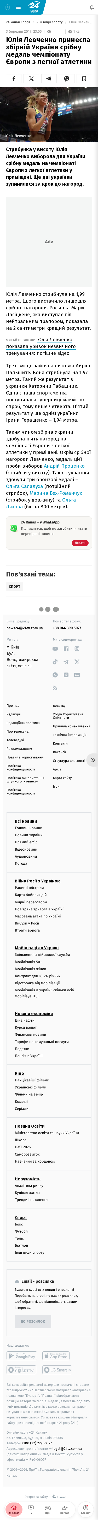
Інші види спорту (50, 22)
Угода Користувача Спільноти (68, 716)
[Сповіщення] (91, 7)
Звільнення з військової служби (42, 955)
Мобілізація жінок (30, 969)
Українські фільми (30, 1087)
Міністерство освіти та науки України (47, 1133)
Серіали (21, 1108)
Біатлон (21, 1246)
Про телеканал (18, 731)
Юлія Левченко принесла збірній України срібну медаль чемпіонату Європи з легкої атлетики (80, 22)
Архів (57, 769)
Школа (20, 1140)
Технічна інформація (70, 735)
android (22, 1356)
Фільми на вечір (29, 1094)
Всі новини (26, 821)
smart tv (22, 1370)
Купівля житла (27, 1193)
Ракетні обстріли (29, 888)
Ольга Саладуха (24, 486)
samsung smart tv (57, 1370)
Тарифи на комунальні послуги (42, 1042)
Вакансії (59, 752)
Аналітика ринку (29, 1185)
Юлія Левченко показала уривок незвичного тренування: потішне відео (41, 346)
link (55, 648)
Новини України (29, 835)
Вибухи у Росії (27, 923)
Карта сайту (62, 778)
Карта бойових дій (31, 895)
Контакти (60, 743)
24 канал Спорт (18, 22)
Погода (21, 863)
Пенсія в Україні (29, 1056)
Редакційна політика (23, 723)
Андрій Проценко (64, 466)
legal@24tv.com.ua (67, 1449)
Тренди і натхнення (31, 1200)
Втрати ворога (27, 930)
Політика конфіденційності (21, 767)
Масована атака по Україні (38, 916)
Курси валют (26, 1028)
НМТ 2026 (23, 1147)
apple (57, 1356)
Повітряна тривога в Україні (39, 909)
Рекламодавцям (19, 749)
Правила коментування (72, 726)
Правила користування (25, 757)
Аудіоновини (26, 856)
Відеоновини (26, 849)
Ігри (56, 786)
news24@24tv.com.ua (25, 628)
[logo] (34, 7)
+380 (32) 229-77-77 (36, 1443)
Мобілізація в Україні (37, 948)
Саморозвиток (27, 1154)
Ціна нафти (24, 1020)
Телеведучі (15, 740)
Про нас (13, 706)
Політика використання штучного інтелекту (25, 779)
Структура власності (69, 761)
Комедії (21, 1101)
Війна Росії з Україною (38, 881)
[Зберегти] (84, 78)
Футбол (21, 1231)
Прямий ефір (26, 842)
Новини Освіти (29, 1126)
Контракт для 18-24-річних (37, 976)
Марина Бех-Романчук (56, 493)
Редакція (14, 714)
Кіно (19, 1073)
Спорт (21, 1217)
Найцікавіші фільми (32, 1080)
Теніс (19, 1238)
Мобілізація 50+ (28, 962)
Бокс (19, 1224)
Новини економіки (34, 1013)
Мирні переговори (31, 902)
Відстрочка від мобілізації (37, 983)
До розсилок (33, 1322)
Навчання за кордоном (35, 1161)
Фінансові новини (30, 1035)
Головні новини (28, 828)
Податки (22, 1049)
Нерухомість (28, 1178)
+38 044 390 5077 (67, 628)
